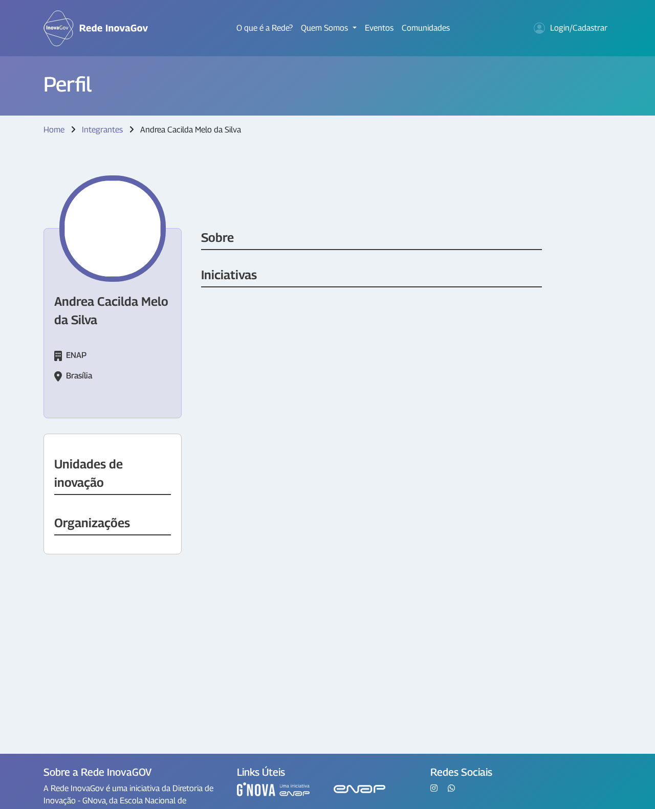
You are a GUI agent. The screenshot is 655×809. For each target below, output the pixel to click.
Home (53, 129)
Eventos (379, 28)
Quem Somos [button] (325, 28)
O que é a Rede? (264, 28)
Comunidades (426, 28)
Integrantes (102, 129)
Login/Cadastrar (578, 28)
